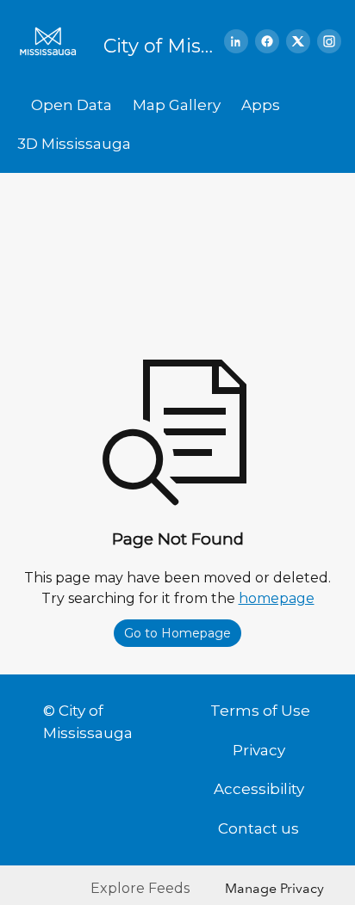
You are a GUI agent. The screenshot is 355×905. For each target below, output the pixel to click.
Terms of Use (260, 710)
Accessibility (259, 788)
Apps (260, 105)
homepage (277, 598)
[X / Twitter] (298, 41)
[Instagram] (329, 41)
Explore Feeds (140, 888)
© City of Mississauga (88, 722)
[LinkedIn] (236, 41)
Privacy (259, 750)
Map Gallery (177, 105)
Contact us (258, 828)
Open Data (71, 105)
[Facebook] (267, 41)
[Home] (53, 41)
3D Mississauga (74, 143)
